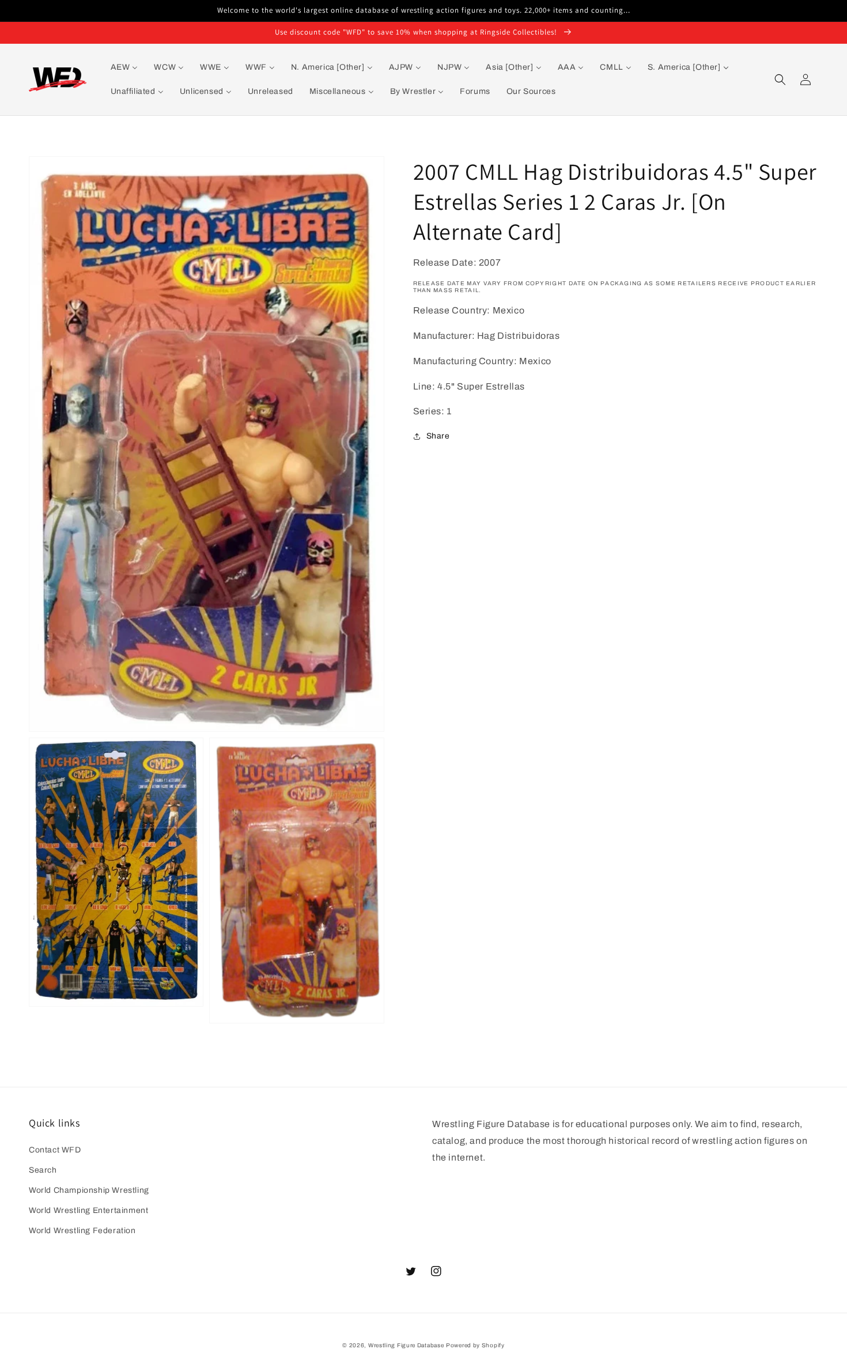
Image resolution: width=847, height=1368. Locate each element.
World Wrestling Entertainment (88, 1210)
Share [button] (438, 436)
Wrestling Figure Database (406, 1345)
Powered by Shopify (475, 1345)
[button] (780, 79)
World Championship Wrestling (89, 1190)
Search (43, 1170)
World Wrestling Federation (82, 1230)
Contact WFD (55, 1150)
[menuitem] (124, 67)
